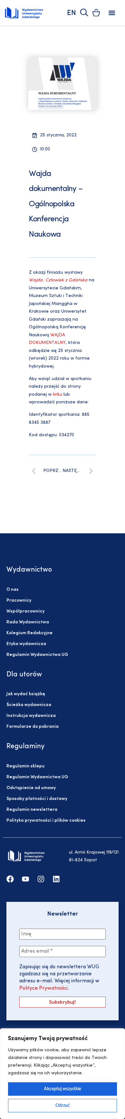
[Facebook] (10, 879)
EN (71, 13)
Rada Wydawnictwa (27, 622)
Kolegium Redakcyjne (29, 633)
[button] (112, 13)
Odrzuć (62, 1105)
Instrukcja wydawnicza (31, 715)
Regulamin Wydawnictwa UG (37, 654)
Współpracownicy (25, 611)
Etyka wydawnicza (26, 644)
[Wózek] (96, 12)
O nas (12, 589)
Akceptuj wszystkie (62, 1089)
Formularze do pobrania (32, 726)
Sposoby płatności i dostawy (36, 798)
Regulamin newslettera (31, 809)
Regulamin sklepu (25, 766)
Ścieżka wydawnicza (28, 705)
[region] (62, 1073)
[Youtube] (25, 879)
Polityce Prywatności (43, 988)
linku (57, 394)
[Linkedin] (56, 879)
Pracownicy (18, 600)
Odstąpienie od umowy (31, 788)
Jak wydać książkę (25, 694)
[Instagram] (41, 879)
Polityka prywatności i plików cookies (46, 820)
